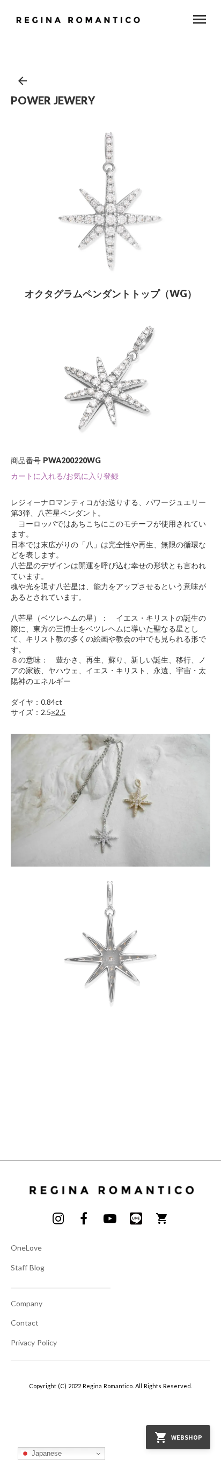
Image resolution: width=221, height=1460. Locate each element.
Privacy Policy (34, 1342)
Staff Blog (28, 1267)
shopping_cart (162, 1218)
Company (26, 1303)
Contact (25, 1322)
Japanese (46, 1453)
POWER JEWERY (53, 100)
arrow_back (22, 80)
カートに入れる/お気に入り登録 (65, 475)
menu (199, 19)
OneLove (26, 1247)
